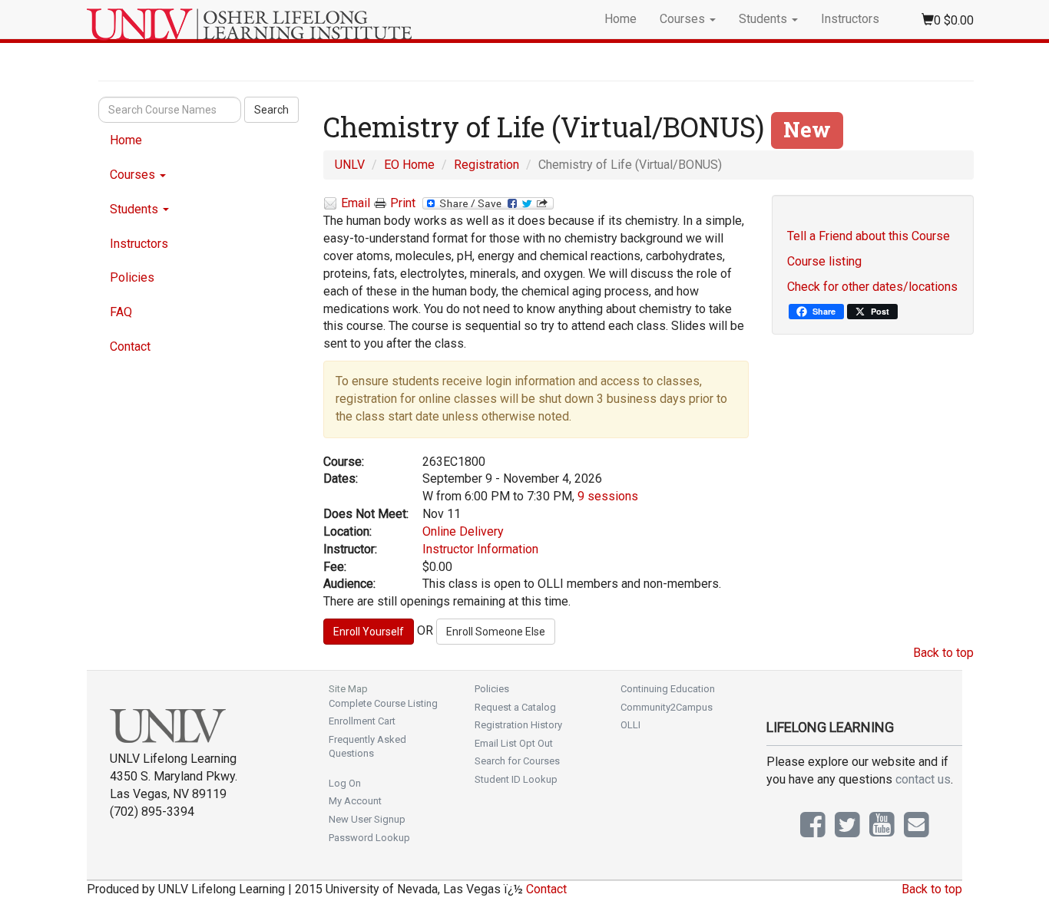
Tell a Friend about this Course (868, 236)
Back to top (943, 652)
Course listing (824, 261)
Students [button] (764, 19)
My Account (355, 801)
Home (620, 19)
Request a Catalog (515, 707)
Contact (130, 346)
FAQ (121, 312)
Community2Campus (666, 707)
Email (355, 203)
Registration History (518, 725)
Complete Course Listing (383, 703)
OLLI (630, 725)
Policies (132, 277)
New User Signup (367, 819)
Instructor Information (480, 549)
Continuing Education (667, 689)
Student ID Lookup (516, 779)
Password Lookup (369, 837)
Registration (486, 164)
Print (402, 203)
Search (271, 110)
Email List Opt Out (514, 743)
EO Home (409, 164)
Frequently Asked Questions (367, 747)
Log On (345, 783)
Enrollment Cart (362, 721)
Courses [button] (684, 19)
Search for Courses (517, 761)
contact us (923, 779)
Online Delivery (463, 531)
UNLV (350, 164)
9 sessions (607, 496)
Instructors (850, 19)
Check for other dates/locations (872, 286)
